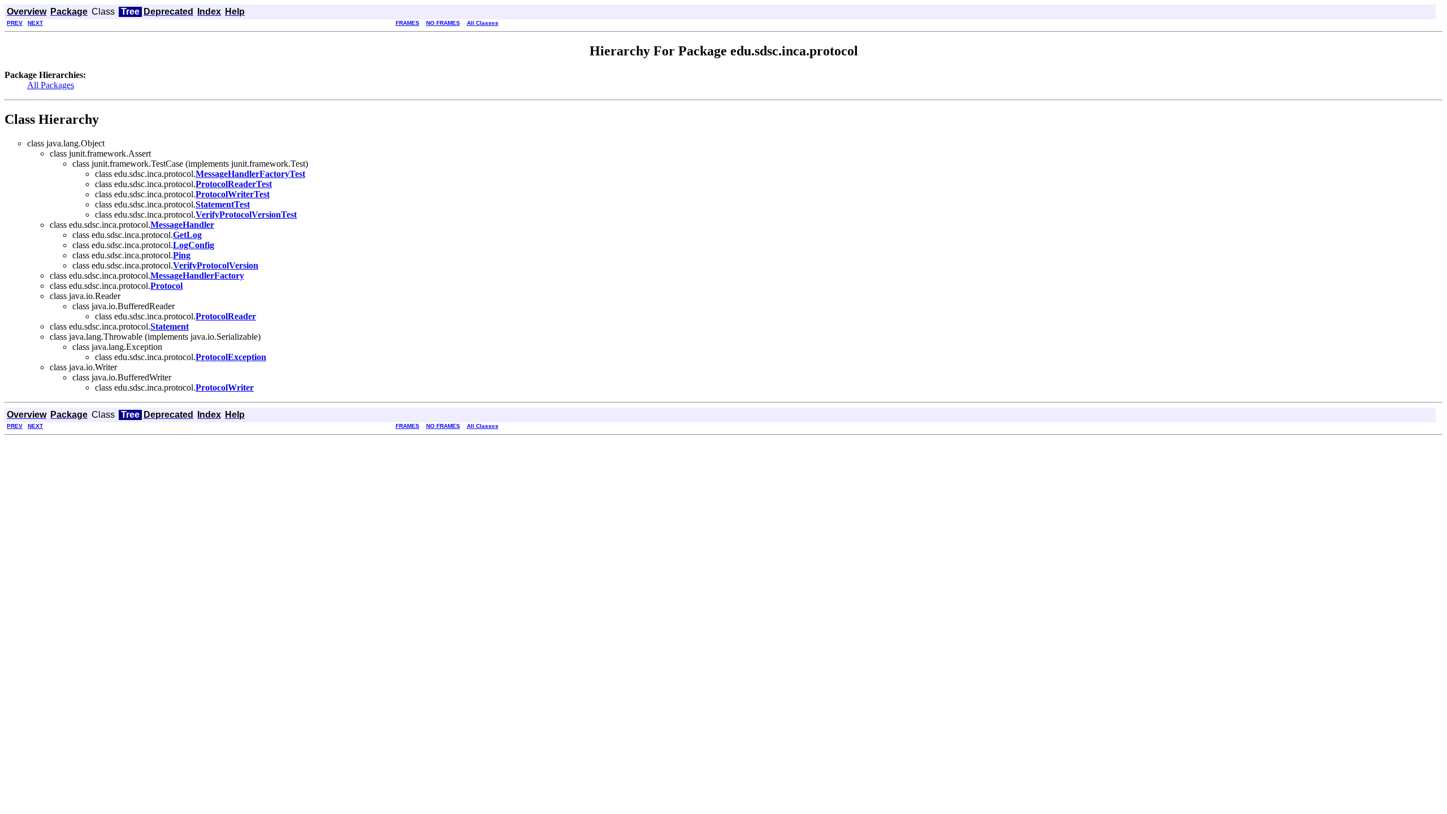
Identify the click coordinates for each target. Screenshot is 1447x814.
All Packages (50, 85)
